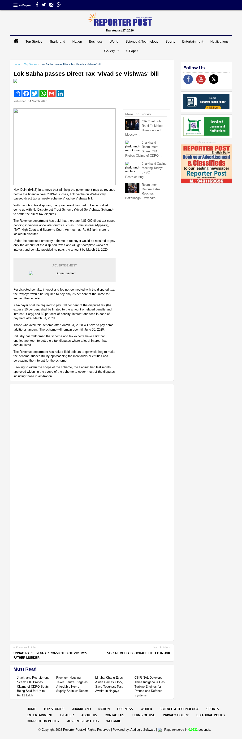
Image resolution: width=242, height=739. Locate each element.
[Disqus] (91, 449)
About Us (89, 715)
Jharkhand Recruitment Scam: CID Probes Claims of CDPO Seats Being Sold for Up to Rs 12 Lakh (33, 686)
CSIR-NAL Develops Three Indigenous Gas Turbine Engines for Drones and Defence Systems (149, 686)
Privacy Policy (176, 715)
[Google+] (59, 5)
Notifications (219, 41)
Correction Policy (43, 721)
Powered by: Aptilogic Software (134, 729)
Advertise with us (83, 721)
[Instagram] (51, 5)
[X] (213, 79)
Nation (77, 41)
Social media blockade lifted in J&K (138, 653)
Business (96, 41)
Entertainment (192, 41)
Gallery (110, 51)
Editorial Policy (210, 715)
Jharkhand (57, 41)
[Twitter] (43, 5)
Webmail (113, 721)
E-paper (67, 715)
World (114, 41)
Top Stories (34, 41)
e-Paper (25, 5)
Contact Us (114, 715)
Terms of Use (143, 715)
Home (16, 64)
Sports (170, 41)
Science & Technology (141, 41)
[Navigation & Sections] (15, 5)
